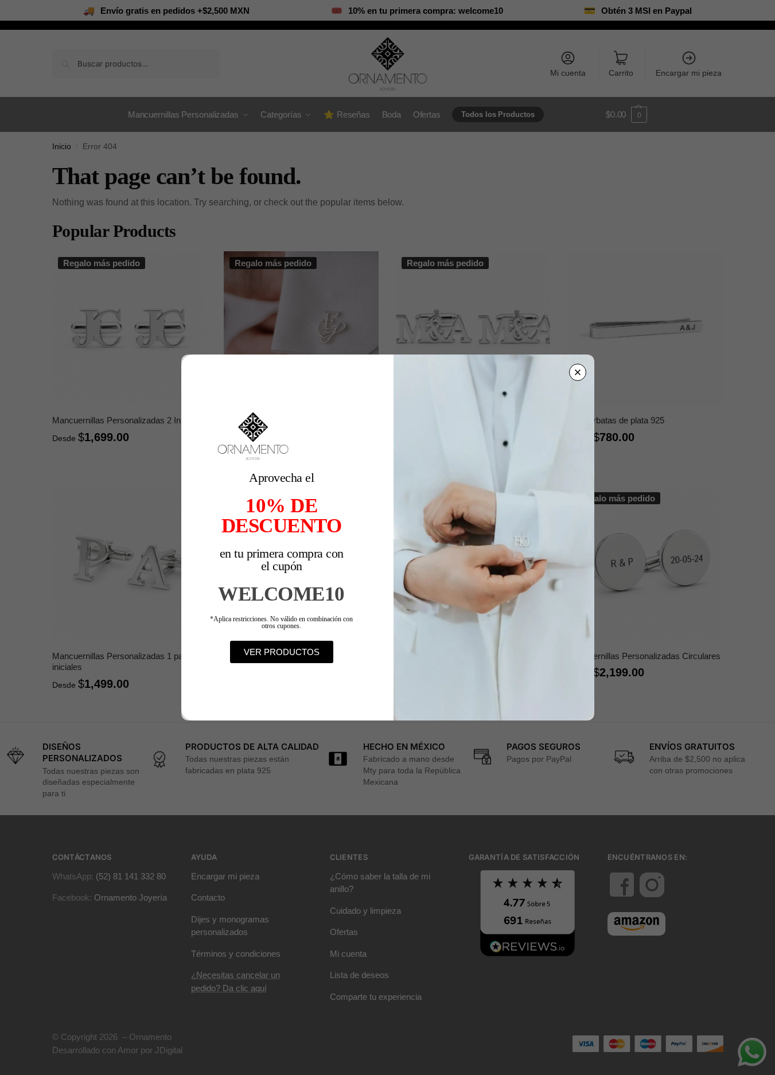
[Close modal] (577, 372)
